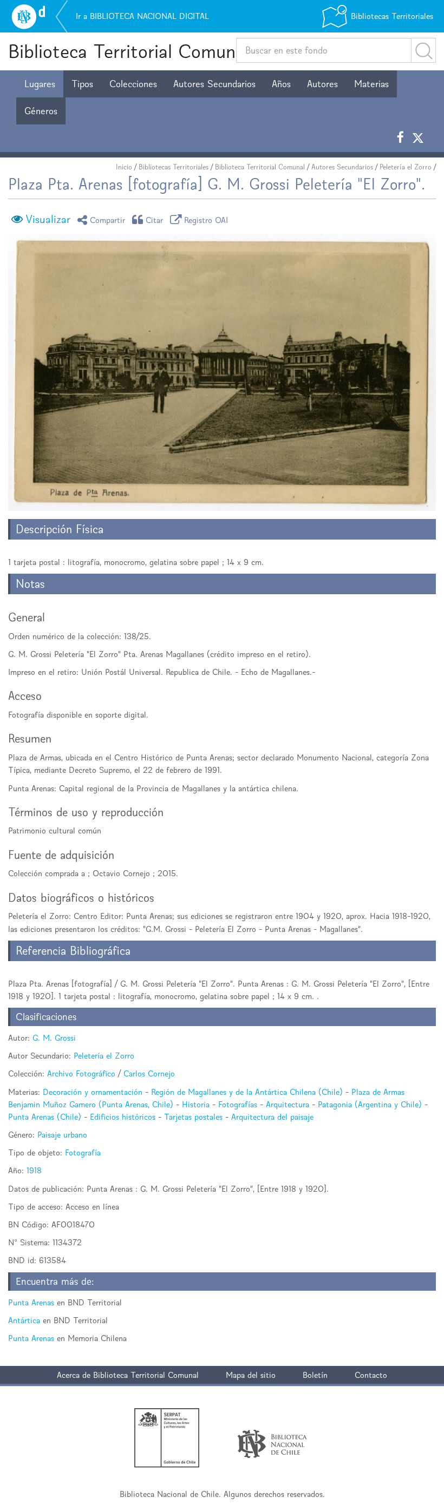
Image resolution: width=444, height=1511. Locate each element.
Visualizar (47, 219)
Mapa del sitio (251, 1375)
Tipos (82, 84)
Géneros (40, 111)
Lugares (39, 84)
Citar (154, 219)
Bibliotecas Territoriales (173, 167)
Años (281, 84)
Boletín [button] (315, 1375)
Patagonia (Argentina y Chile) (370, 1104)
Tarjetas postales (193, 1117)
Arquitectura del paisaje (272, 1117)
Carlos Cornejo (149, 1073)
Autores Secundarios (214, 84)
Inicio (124, 167)
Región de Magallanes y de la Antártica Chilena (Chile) (247, 1092)
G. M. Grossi (54, 1038)
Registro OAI (206, 219)
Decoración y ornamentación (92, 1092)
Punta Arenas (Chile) (44, 1117)
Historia (196, 1104)
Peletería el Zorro (406, 167)
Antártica (24, 1320)
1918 (34, 1170)
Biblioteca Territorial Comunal (128, 51)
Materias (371, 84)
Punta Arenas (31, 1302)
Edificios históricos (122, 1117)
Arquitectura (287, 1104)
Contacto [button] (371, 1375)
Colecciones (133, 84)
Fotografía (83, 1152)
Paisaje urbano (62, 1134)
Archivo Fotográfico (81, 1073)
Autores (322, 84)
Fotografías (237, 1104)
